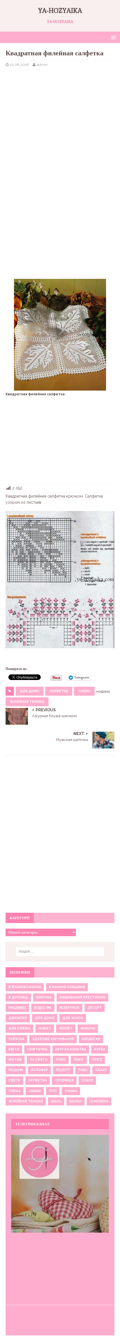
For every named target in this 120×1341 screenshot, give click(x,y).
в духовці (18, 997)
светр (14, 1080)
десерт (94, 1008)
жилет (66, 1028)
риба (82, 1070)
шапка (75, 1101)
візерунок (69, 1008)
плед (97, 1060)
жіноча (87, 1028)
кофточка (37, 1049)
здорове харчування (53, 1039)
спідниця (64, 1080)
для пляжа (19, 1028)
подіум (15, 1070)
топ (53, 1091)
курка (99, 1049)
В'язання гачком (24, 987)
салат (101, 1070)
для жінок (72, 1018)
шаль (56, 1101)
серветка (58, 691)
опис (61, 1060)
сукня (87, 1080)
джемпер (17, 1018)
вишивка (17, 1008)
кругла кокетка (70, 1049)
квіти (13, 1049)
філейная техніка (27, 702)
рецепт (63, 1070)
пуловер (39, 1070)
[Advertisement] (60, 114)
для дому (29, 691)
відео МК (43, 1008)
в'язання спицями (67, 987)
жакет (44, 1028)
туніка (70, 1091)
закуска (16, 1039)
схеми (34, 1091)
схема (84, 691)
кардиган (91, 1039)
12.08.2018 (19, 65)
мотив (15, 1060)
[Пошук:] (60, 951)
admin (42, 65)
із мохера (99, 1101)
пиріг (79, 1060)
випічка (44, 997)
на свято (39, 1060)
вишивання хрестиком (82, 997)
